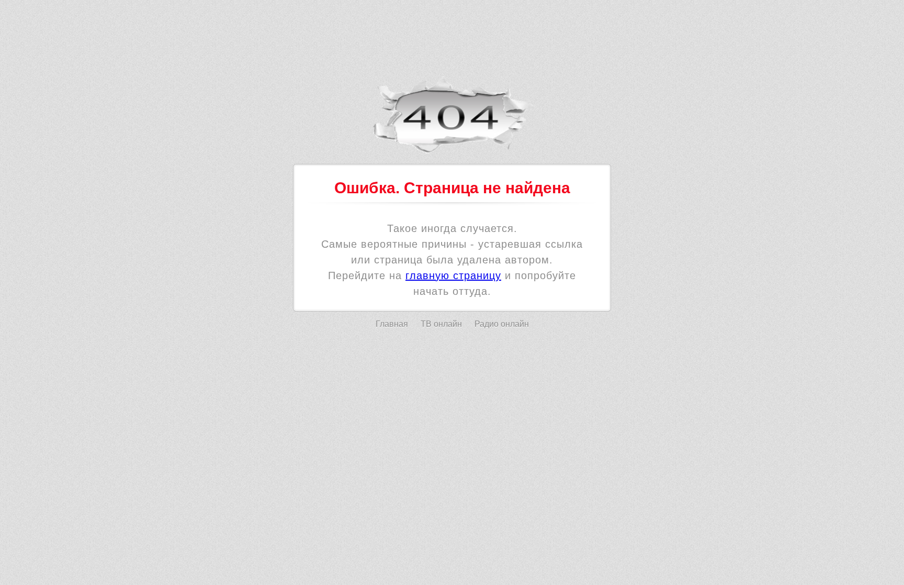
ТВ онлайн (441, 323)
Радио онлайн (501, 323)
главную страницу (453, 275)
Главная (392, 323)
